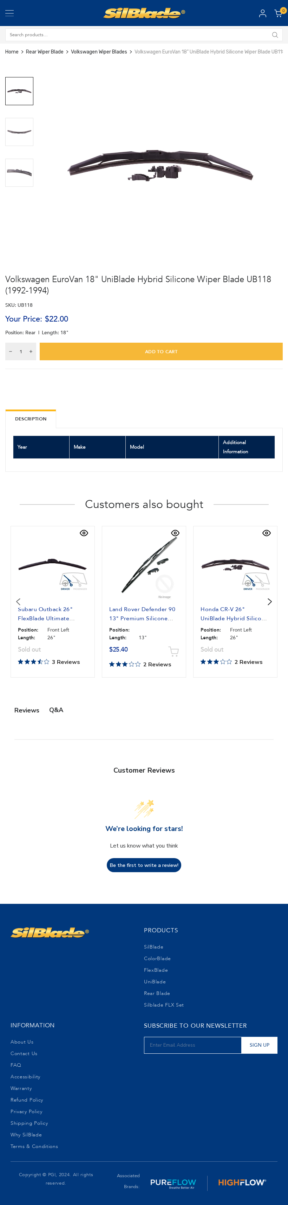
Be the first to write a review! (144, 865)
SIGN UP (259, 1045)
